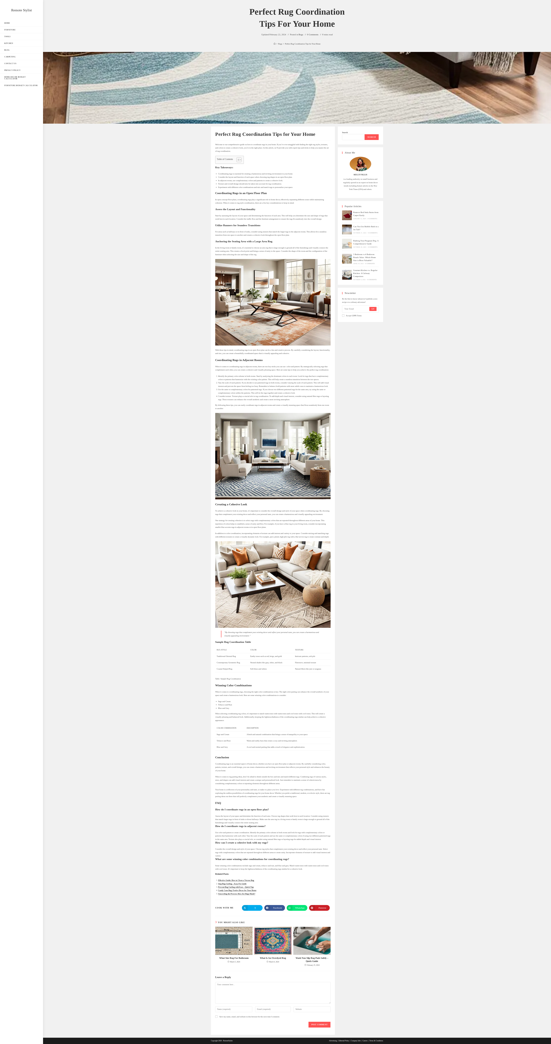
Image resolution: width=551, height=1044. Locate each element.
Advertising (333, 1041)
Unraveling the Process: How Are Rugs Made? (236, 894)
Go (372, 309)
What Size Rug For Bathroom (234, 958)
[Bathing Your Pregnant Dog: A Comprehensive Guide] (347, 244)
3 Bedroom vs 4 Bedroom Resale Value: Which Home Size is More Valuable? (364, 257)
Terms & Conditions (376, 1041)
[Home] (275, 44)
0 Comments (312, 34)
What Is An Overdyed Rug (273, 958)
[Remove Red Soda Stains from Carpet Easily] (347, 215)
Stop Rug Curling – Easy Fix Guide (232, 884)
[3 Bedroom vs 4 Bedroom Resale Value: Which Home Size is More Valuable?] (347, 259)
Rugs (301, 34)
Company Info (356, 1041)
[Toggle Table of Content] (237, 159)
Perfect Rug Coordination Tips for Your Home (303, 44)
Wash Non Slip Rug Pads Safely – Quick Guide (312, 959)
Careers (365, 1041)
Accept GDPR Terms (354, 316)
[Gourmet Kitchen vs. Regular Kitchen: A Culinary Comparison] (347, 275)
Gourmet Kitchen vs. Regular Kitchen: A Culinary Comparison (365, 273)
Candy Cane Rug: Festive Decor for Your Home (237, 890)
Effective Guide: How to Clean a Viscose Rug (236, 880)
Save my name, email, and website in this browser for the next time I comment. (249, 1017)
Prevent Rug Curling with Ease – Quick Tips (236, 887)
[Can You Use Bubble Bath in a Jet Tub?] (347, 229)
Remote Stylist (21, 10)
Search (345, 132)
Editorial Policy (344, 1041)
